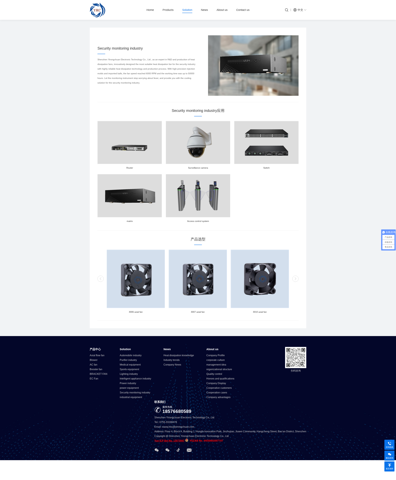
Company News (172, 364)
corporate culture (215, 360)
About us (222, 9)
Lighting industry (129, 374)
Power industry (128, 383)
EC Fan (94, 378)
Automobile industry (131, 355)
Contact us (243, 9)
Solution (187, 9)
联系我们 (160, 401)
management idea (216, 364)
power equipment (129, 388)
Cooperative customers (219, 388)
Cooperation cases (216, 392)
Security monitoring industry (135, 392)
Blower (93, 360)
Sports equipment (129, 369)
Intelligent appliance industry (135, 378)
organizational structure (219, 369)
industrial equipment (131, 397)
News (204, 9)
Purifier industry (128, 360)
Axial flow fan (97, 355)
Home (150, 9)
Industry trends (172, 360)
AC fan (93, 364)
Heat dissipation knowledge (179, 355)
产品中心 (95, 349)
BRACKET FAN (98, 374)
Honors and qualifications (220, 378)
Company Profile (215, 355)
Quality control (214, 374)
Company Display (216, 383)
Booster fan (96, 369)
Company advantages (218, 397)
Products (168, 9)
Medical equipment (130, 364)
